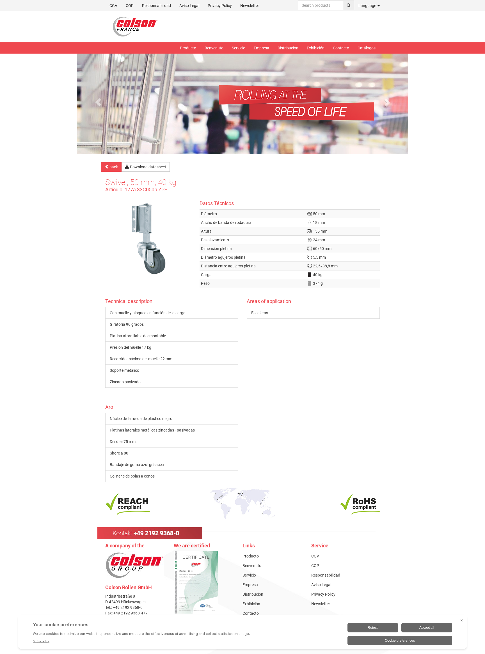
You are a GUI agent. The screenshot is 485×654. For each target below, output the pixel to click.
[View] (204, 582)
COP (130, 5)
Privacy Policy (220, 5)
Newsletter (249, 5)
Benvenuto (214, 48)
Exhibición (315, 48)
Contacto (341, 48)
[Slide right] (387, 102)
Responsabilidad (156, 5)
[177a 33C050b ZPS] (148, 238)
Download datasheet (147, 167)
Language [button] (367, 5)
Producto (188, 48)
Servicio (238, 48)
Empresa (261, 48)
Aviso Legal (189, 5)
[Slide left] (98, 102)
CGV (113, 5)
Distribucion (288, 48)
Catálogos (367, 48)
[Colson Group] (134, 565)
